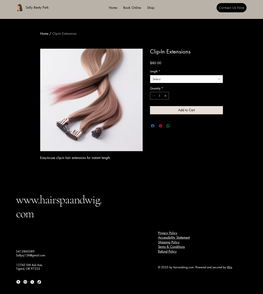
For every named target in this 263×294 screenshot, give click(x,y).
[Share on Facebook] (152, 125)
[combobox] (186, 79)
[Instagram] (25, 282)
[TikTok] (39, 282)
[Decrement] (153, 95)
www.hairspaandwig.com (59, 206)
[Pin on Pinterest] (160, 125)
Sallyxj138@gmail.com (30, 255)
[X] (32, 282)
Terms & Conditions (171, 247)
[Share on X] (176, 125)
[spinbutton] (159, 95)
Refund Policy (167, 251)
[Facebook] (18, 282)
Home (44, 33)
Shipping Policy (169, 242)
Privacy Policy (167, 233)
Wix (229, 267)
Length (155, 71)
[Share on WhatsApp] (168, 125)
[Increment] (165, 95)
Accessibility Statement (174, 237)
